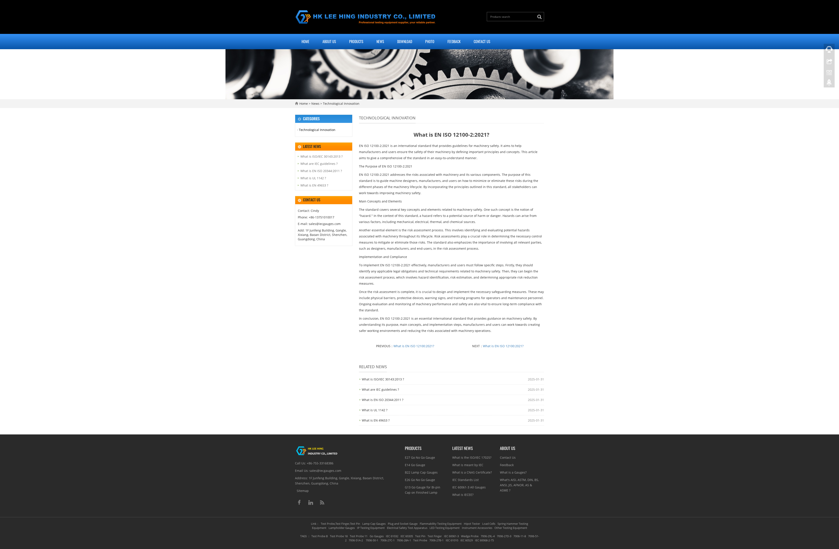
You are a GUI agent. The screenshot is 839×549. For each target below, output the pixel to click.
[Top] (829, 83)
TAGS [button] (303, 536)
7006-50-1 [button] (371, 540)
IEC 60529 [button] (466, 540)
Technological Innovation (340, 103)
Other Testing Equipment (510, 528)
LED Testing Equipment (445, 528)
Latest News (462, 448)
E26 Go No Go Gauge (420, 480)
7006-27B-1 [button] (436, 540)
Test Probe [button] (420, 540)
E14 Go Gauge (415, 465)
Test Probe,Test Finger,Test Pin (340, 524)
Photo (429, 41)
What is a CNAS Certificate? (472, 472)
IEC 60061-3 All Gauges (469, 487)
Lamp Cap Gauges (374, 524)
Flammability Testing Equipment (441, 524)
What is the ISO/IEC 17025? (471, 457)
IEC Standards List (465, 480)
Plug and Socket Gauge (403, 524)
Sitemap (303, 491)
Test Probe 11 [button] (358, 536)
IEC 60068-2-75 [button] (484, 540)
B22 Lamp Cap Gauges (421, 472)
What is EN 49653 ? (376, 420)
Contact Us (482, 41)
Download (404, 41)
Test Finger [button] (435, 536)
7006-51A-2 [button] (356, 540)
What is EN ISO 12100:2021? (413, 346)
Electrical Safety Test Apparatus (407, 528)
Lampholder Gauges (342, 528)
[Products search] (540, 17)
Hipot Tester (472, 524)
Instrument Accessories (477, 528)
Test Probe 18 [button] (339, 536)
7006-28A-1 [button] (404, 540)
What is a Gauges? (513, 472)
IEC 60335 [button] (406, 536)
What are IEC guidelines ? (380, 389)
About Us (329, 41)
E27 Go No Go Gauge (420, 457)
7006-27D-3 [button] (504, 536)
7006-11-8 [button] (519, 536)
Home (305, 41)
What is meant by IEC (467, 465)
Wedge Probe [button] (469, 536)
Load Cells (488, 524)
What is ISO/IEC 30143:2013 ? (383, 379)
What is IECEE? (462, 495)
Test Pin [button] (420, 536)
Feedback (454, 41)
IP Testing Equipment (371, 528)
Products (356, 41)
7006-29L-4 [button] (488, 536)
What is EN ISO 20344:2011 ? (382, 400)
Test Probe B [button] (319, 536)
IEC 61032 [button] (392, 536)
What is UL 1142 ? (374, 410)
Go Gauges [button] (377, 536)
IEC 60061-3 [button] (451, 536)
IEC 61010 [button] (452, 540)
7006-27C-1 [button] (387, 540)
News (380, 41)
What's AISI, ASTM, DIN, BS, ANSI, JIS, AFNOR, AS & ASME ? (519, 485)
